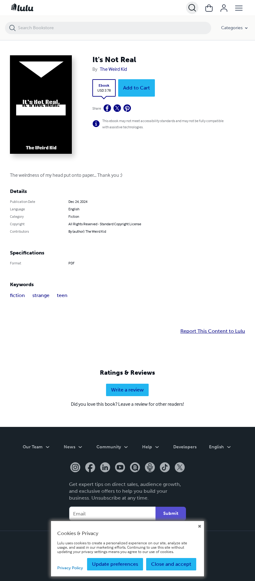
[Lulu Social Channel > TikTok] (165, 467)
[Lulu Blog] (135, 467)
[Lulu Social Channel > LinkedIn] (105, 467)
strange (40, 295)
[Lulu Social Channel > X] (180, 467)
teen (62, 295)
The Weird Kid (113, 69)
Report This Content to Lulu (212, 331)
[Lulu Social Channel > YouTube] (120, 467)
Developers (185, 447)
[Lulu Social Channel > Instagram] (75, 467)
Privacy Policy (70, 567)
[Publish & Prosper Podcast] (150, 467)
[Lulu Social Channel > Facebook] (90, 467)
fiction (17, 295)
